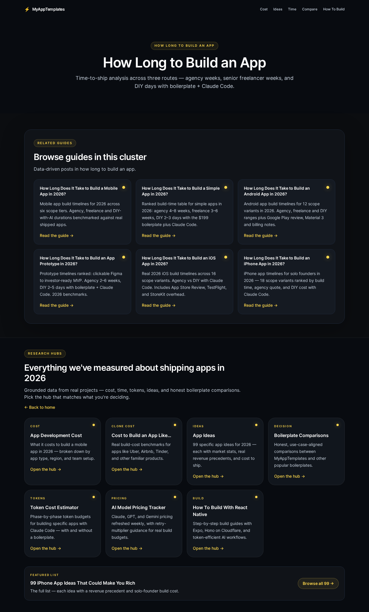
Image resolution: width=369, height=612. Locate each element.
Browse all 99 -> (318, 583)
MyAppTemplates (44, 9)
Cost (264, 9)
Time (292, 9)
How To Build (334, 9)
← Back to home (39, 407)
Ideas (277, 9)
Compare (309, 9)
